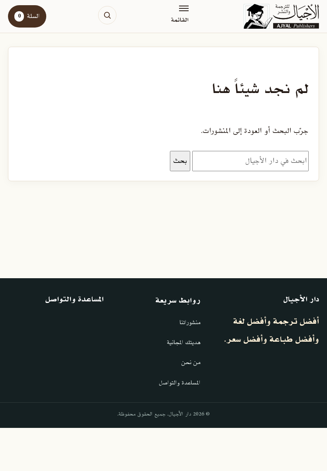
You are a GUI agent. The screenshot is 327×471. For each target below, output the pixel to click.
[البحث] (107, 15)
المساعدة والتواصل (180, 383)
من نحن (191, 363)
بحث (180, 160)
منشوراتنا (190, 323)
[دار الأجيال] (281, 16)
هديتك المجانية (184, 343)
